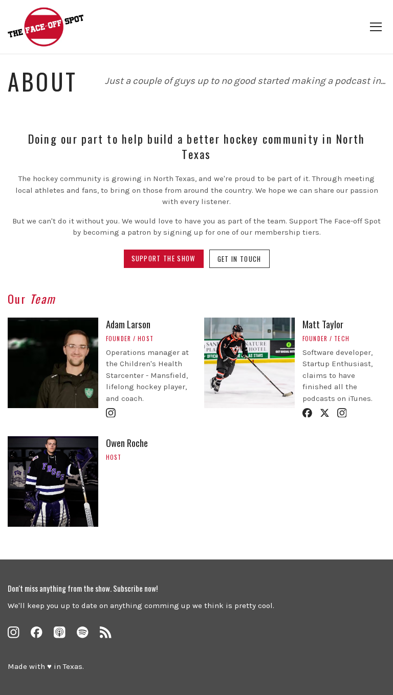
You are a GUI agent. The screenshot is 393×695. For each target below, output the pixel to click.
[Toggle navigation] (376, 26)
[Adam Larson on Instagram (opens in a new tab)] (111, 413)
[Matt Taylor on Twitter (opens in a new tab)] (325, 413)
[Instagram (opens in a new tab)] (13, 632)
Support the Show (164, 258)
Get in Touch (239, 259)
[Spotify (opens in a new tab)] (83, 632)
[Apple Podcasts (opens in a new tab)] (60, 632)
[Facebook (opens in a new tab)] (36, 632)
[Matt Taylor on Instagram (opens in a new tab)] (342, 413)
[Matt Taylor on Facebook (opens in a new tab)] (307, 413)
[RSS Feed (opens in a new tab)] (106, 632)
